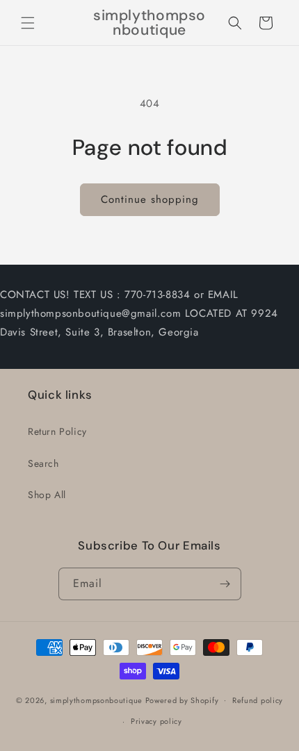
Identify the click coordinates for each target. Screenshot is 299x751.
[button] (28, 23)
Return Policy (57, 431)
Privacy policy (156, 721)
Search (43, 463)
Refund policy (257, 700)
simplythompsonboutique (96, 699)
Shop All (47, 495)
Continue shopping (150, 199)
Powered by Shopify (182, 699)
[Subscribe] (225, 584)
